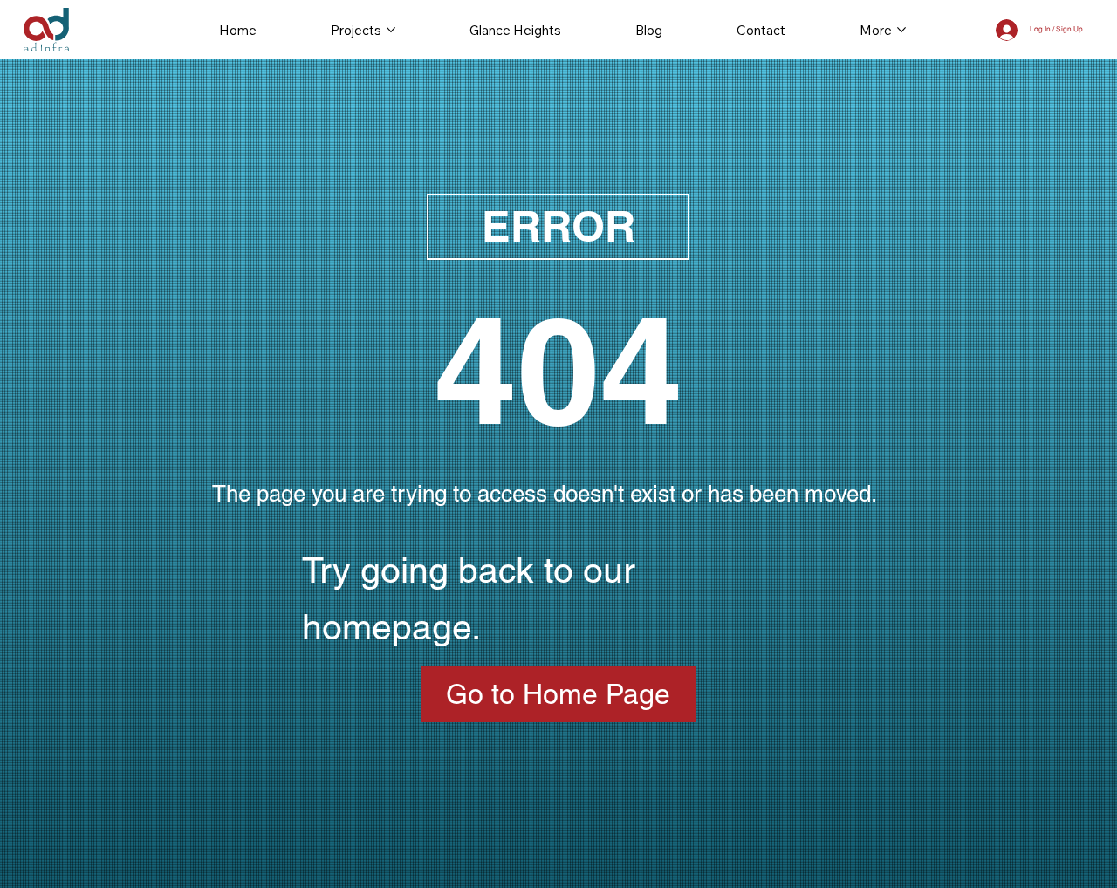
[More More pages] (901, 29)
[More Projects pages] (391, 29)
